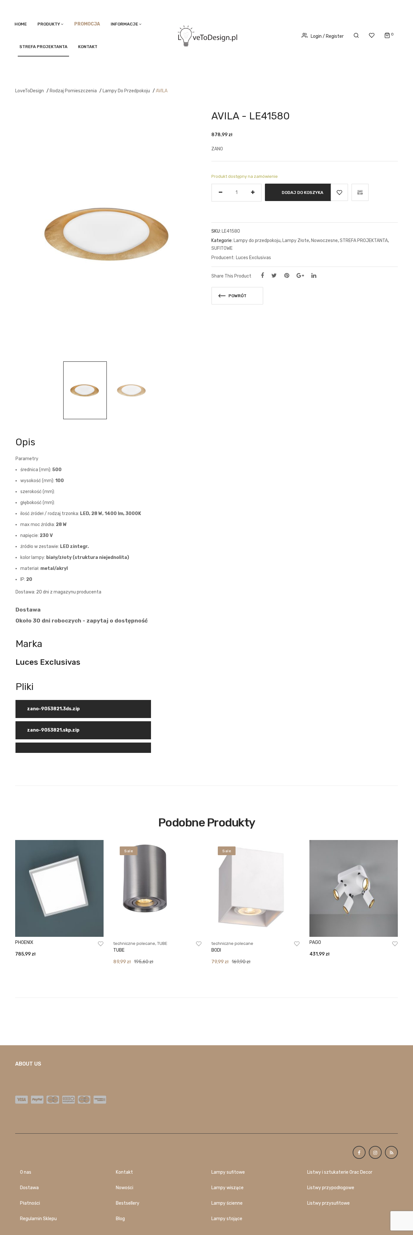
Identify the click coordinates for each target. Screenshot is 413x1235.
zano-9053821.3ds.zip (53, 709)
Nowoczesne (324, 240)
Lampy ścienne (227, 1203)
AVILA (161, 91)
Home (21, 24)
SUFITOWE (222, 248)
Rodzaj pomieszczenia (73, 91)
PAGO (315, 942)
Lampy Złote (295, 240)
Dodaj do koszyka (302, 192)
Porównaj (360, 192)
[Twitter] (274, 275)
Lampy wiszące (227, 1187)
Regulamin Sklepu (38, 1218)
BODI (216, 950)
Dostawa (29, 1187)
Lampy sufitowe (228, 1172)
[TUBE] (157, 888)
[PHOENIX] (59, 888)
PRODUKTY (48, 24)
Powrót (237, 295)
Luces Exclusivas (253, 257)
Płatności (30, 1203)
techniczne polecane (134, 943)
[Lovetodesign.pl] (206, 34)
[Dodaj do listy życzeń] (339, 192)
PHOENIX (24, 942)
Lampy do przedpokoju (126, 91)
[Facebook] (262, 275)
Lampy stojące (226, 1218)
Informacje (124, 24)
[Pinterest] (286, 275)
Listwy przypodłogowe (330, 1187)
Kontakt (87, 46)
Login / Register (327, 36)
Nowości (124, 1187)
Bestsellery (127, 1203)
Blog (120, 1218)
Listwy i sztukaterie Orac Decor (339, 1172)
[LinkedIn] (313, 275)
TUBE (162, 943)
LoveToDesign (29, 91)
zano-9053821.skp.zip (53, 730)
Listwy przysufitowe (328, 1203)
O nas (25, 1172)
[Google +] (300, 275)
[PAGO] (353, 888)
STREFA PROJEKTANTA (43, 46)
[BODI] (255, 888)
